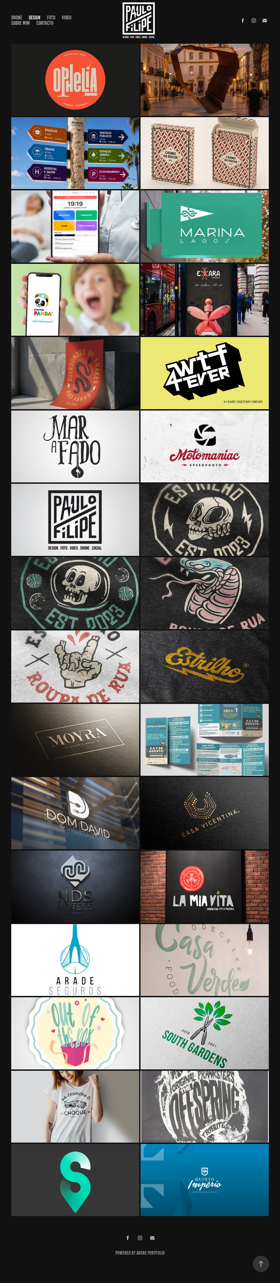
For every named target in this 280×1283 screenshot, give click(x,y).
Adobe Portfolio (150, 1253)
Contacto (44, 23)
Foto (51, 17)
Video (66, 17)
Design (34, 17)
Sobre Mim (20, 23)
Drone (16, 17)
